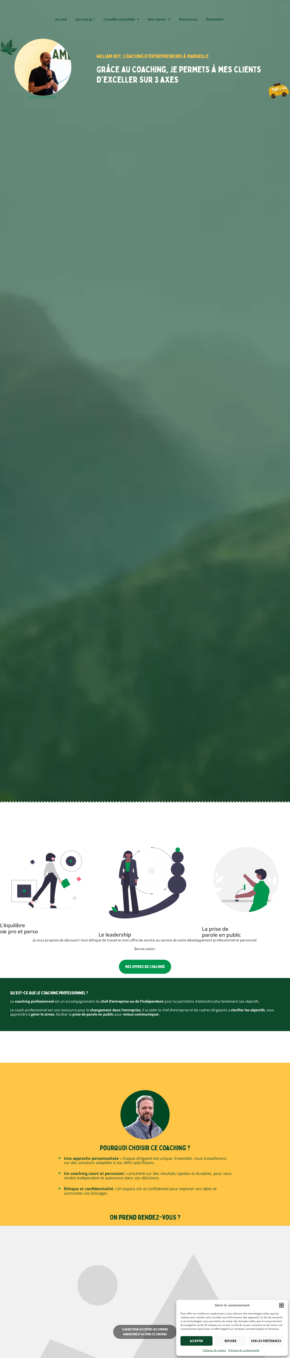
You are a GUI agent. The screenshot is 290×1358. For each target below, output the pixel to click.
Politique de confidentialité (243, 1350)
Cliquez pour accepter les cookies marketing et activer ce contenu (145, 1331)
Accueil (61, 19)
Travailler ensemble (119, 19)
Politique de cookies (214, 1350)
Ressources (188, 19)
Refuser (230, 1341)
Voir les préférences (266, 1341)
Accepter (196, 1341)
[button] (281, 1305)
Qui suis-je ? (84, 19)
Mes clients (157, 19)
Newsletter (215, 19)
